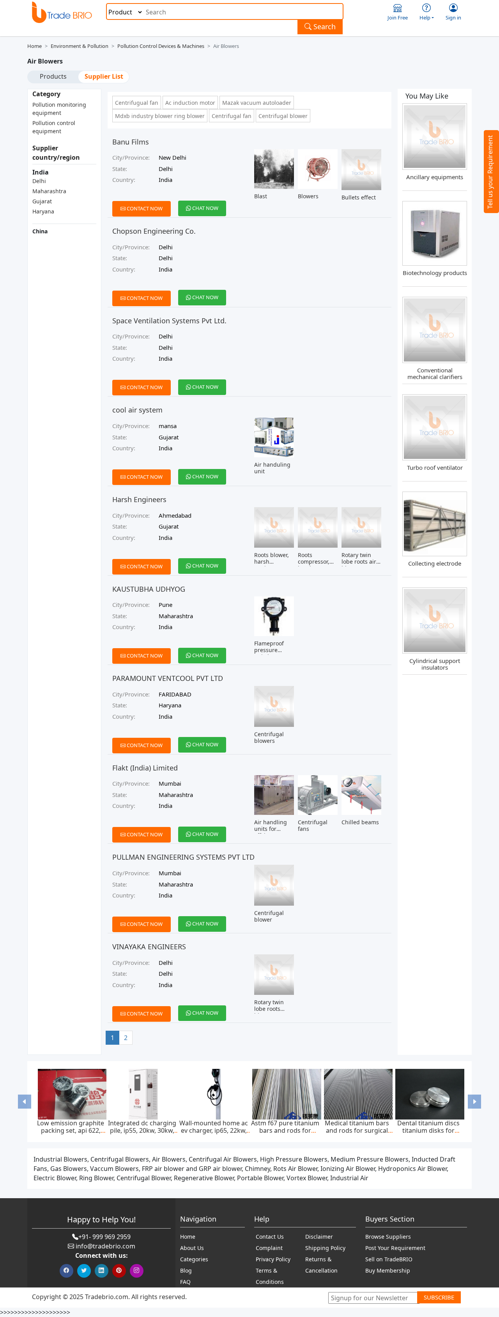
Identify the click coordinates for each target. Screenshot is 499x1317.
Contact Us (270, 1236)
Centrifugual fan (136, 102)
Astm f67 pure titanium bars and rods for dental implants (285, 1130)
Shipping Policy (325, 1248)
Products (53, 76)
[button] (25, 1101)
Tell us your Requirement (490, 172)
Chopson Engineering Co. (154, 231)
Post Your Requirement (395, 1248)
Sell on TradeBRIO (388, 1259)
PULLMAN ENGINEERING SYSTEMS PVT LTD (183, 857)
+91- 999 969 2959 (104, 1236)
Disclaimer (319, 1236)
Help (424, 17)
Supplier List (104, 76)
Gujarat (42, 201)
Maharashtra (49, 191)
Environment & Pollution (79, 45)
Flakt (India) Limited (145, 767)
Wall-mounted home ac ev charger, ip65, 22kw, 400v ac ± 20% (213, 1130)
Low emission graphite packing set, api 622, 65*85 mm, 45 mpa (70, 1130)
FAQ (185, 1281)
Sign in (453, 17)
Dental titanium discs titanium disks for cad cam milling (428, 1130)
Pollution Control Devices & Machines (160, 45)
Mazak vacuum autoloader (256, 102)
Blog (186, 1270)
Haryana (43, 211)
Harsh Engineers (139, 499)
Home (34, 45)
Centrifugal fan (231, 116)
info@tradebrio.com (105, 1246)
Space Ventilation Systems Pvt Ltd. (169, 320)
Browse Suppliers (388, 1236)
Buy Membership (387, 1270)
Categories (194, 1259)
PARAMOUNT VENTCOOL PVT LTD (167, 678)
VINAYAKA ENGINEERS (149, 946)
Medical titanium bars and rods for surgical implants (357, 1130)
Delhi (39, 181)
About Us (192, 1248)
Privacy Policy (273, 1259)
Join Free (398, 17)
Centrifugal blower (283, 116)
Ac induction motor (190, 102)
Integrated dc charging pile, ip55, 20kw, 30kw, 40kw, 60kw (142, 1130)
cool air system (137, 409)
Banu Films (130, 141)
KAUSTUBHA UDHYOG (148, 589)
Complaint (269, 1248)
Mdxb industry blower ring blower (160, 116)
